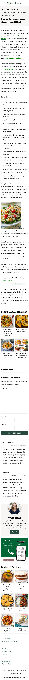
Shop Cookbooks (7, 638)
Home (3, 9)
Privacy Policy (6, 661)
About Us (5, 648)
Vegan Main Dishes (12, 9)
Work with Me (6, 651)
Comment (5, 388)
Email (3, 425)
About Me (14, 532)
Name (3, 417)
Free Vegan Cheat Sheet (10, 641)
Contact (4, 654)
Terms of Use (6, 664)
